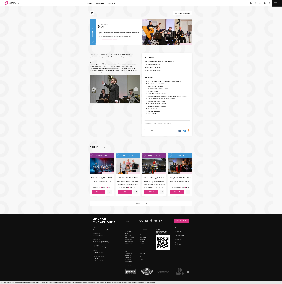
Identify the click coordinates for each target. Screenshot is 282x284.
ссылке (164, 234)
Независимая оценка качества (161, 228)
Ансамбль (115, 39)
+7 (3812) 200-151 (98, 260)
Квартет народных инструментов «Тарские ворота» (159, 61)
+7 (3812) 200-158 (98, 258)
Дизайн (156, 281)
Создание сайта (183, 281)
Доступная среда (128, 243)
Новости (141, 247)
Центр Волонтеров (144, 245)
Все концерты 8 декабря (182, 13)
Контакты (142, 253)
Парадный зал (128, 259)
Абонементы (99, 3)
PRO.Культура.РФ (179, 235)
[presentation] (94, 89)
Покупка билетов (128, 235)
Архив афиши (143, 249)
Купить (98, 191)
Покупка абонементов (129, 237)
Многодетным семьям (129, 245)
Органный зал (128, 255)
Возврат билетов (128, 239)
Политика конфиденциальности (100, 281)
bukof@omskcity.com (99, 235)
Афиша (89, 3)
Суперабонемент (143, 234)
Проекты (142, 241)
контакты (111, 3)
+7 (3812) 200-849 (98, 253)
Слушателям (128, 231)
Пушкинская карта (129, 241)
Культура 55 (178, 239)
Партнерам (142, 256)
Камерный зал (128, 257)
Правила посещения (129, 247)
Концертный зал (128, 253)
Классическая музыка (107, 39)
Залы (126, 251)
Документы (142, 243)
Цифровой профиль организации (180, 243)
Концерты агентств (106, 147)
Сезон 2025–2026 (143, 232)
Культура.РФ (178, 231)
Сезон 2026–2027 (143, 229)
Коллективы (142, 239)
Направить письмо (181, 220)
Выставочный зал (128, 261)
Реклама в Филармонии (145, 261)
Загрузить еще (140, 203)
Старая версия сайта (129, 281)
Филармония (143, 237)
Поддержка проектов (144, 259)
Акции (126, 233)
